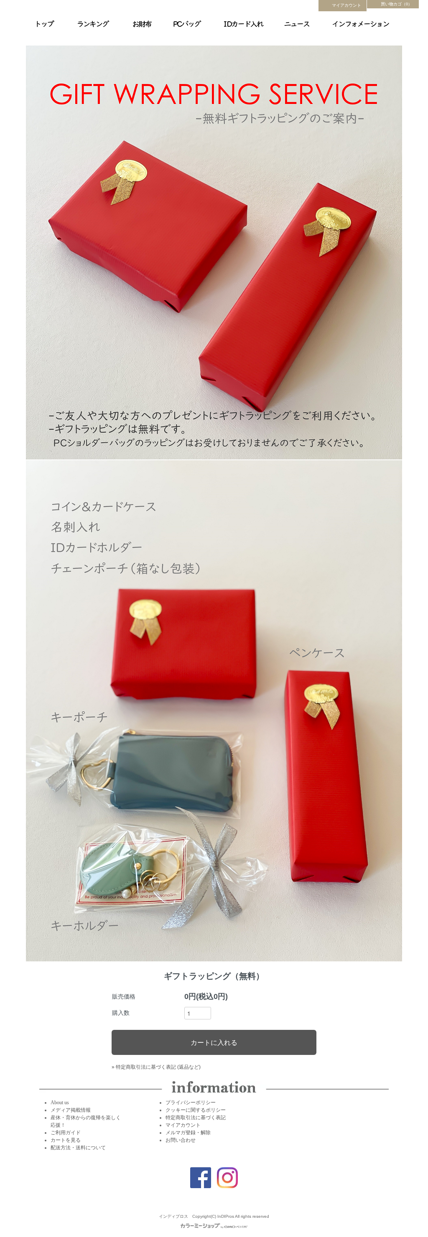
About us (60, 1102)
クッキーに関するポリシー (196, 1110)
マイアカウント (346, 5)
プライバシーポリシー (191, 1102)
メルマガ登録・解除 (188, 1133)
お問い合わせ (181, 1140)
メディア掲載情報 (71, 1110)
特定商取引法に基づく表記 (196, 1117)
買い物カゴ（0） (396, 4)
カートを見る (66, 1140)
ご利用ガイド (66, 1133)
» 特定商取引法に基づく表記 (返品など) (156, 1067)
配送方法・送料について (78, 1148)
